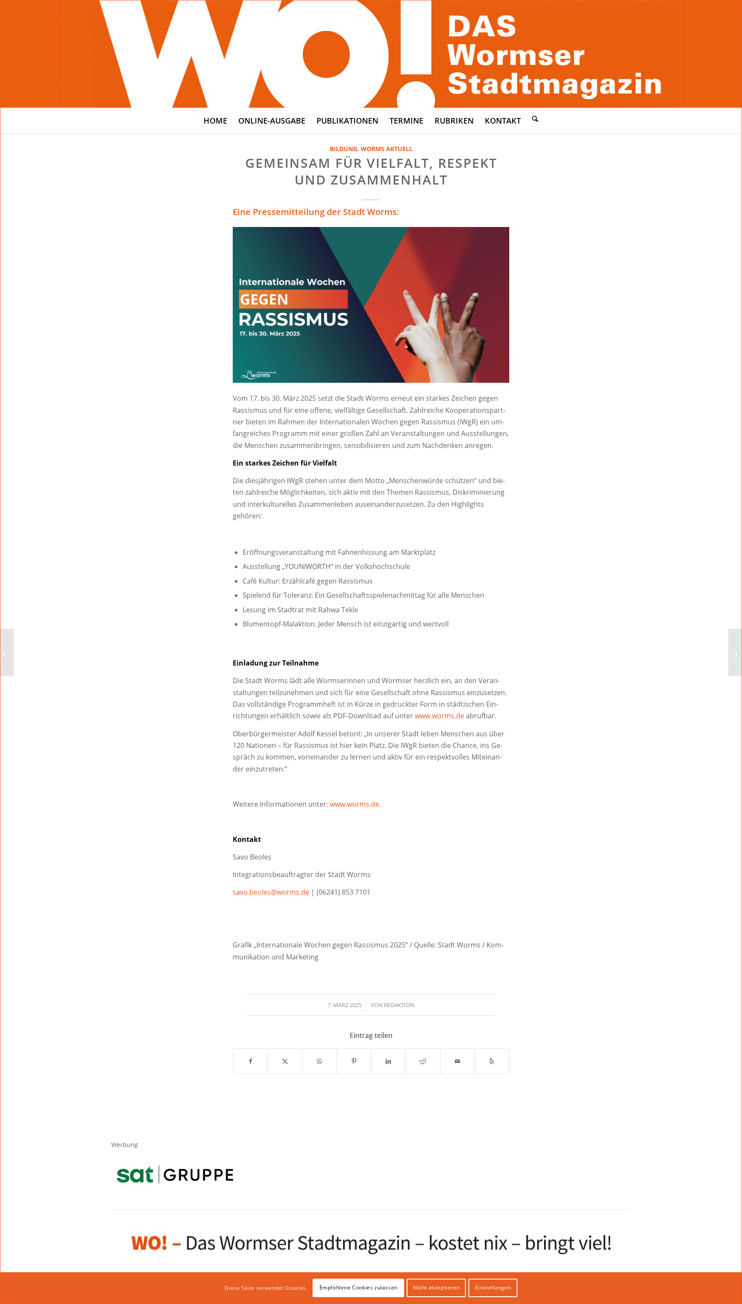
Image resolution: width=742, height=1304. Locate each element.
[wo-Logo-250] (371, 54)
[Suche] (535, 118)
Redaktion (399, 1005)
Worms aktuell (387, 149)
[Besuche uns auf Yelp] (492, 1061)
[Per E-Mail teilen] (457, 1061)
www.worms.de (439, 715)
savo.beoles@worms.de (271, 892)
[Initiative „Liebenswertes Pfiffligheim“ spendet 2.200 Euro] (735, 652)
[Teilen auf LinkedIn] (388, 1061)
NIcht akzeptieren (436, 1287)
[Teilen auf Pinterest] (354, 1061)
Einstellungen (493, 1287)
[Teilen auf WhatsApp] (320, 1061)
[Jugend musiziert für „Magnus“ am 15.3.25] (7, 652)
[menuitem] (215, 120)
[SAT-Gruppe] (175, 1174)
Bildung (343, 149)
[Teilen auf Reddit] (423, 1061)
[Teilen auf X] (285, 1061)
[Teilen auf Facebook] (250, 1061)
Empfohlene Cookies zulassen (358, 1287)
